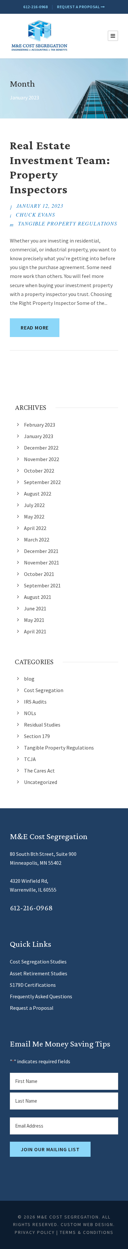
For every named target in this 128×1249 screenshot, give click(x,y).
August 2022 (37, 493)
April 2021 (35, 631)
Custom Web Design (87, 1224)
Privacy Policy (35, 1232)
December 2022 (41, 447)
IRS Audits (35, 701)
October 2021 (39, 574)
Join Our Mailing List (50, 1149)
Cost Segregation (43, 690)
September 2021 (42, 585)
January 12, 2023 (39, 205)
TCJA (30, 759)
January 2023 (38, 436)
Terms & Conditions (87, 1232)
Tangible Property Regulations (67, 223)
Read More (35, 327)
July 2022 (34, 505)
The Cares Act (39, 770)
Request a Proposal (79, 6)
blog (29, 678)
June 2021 (35, 608)
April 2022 (35, 528)
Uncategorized (40, 782)
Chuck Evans (35, 214)
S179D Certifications (33, 985)
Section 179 (37, 736)
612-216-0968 (35, 6)
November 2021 (41, 562)
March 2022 (36, 539)
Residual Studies (42, 724)
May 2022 (34, 516)
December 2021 (41, 551)
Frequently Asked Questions (41, 996)
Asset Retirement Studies (38, 973)
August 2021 (37, 597)
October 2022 (39, 470)
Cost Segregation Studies (38, 961)
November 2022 (41, 459)
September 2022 (42, 482)
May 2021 (34, 620)
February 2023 (39, 424)
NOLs (30, 713)
